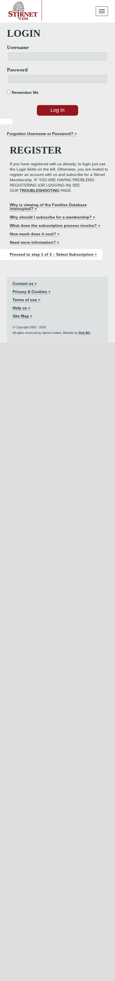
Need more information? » (34, 242)
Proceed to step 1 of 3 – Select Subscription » (53, 254)
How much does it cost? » (34, 234)
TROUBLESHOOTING (39, 190)
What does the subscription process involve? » (55, 225)
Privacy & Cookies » (32, 291)
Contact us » (25, 283)
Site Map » (22, 316)
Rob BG (84, 332)
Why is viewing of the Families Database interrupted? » (48, 207)
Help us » (21, 308)
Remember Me (25, 92)
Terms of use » (26, 299)
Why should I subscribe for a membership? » (52, 217)
